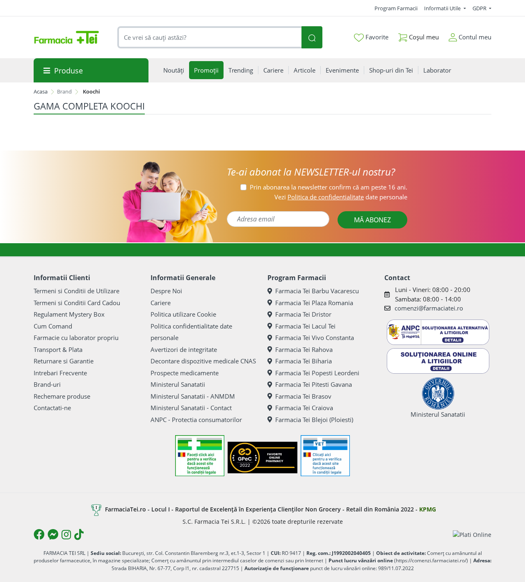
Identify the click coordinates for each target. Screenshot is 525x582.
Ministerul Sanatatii (178, 384)
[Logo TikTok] (79, 534)
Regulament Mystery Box (69, 314)
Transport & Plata (58, 349)
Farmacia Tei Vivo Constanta (314, 337)
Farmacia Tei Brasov (303, 396)
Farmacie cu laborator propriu (76, 337)
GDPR (480, 8)
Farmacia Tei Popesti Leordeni (317, 373)
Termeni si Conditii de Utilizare (76, 291)
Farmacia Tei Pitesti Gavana (313, 384)
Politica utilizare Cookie (183, 314)
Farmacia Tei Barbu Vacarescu (317, 291)
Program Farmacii (396, 8)
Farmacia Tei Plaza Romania (314, 303)
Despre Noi (166, 291)
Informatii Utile (443, 8)
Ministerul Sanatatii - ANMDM (193, 396)
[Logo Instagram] (66, 534)
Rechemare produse (62, 396)
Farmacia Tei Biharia (303, 361)
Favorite (376, 37)
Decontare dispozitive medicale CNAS (203, 361)
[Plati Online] (472, 534)
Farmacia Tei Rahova (304, 349)
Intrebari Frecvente (60, 373)
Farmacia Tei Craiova (304, 408)
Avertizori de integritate (184, 349)
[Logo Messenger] (53, 534)
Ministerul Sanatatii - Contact (191, 408)
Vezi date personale (340, 197)
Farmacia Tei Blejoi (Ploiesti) (314, 419)
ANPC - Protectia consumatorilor (196, 419)
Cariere (161, 303)
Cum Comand (53, 326)
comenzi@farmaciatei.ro (429, 308)
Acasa (41, 91)
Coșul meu (423, 37)
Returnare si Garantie (64, 361)
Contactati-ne (52, 408)
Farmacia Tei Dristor (303, 314)
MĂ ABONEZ (372, 219)
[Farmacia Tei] (66, 37)
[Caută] (311, 37)
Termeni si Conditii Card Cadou (77, 303)
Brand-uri (47, 384)
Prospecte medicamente (185, 373)
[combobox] (209, 37)
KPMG (427, 509)
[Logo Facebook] (39, 534)
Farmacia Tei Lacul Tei (305, 326)
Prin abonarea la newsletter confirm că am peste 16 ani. (328, 187)
